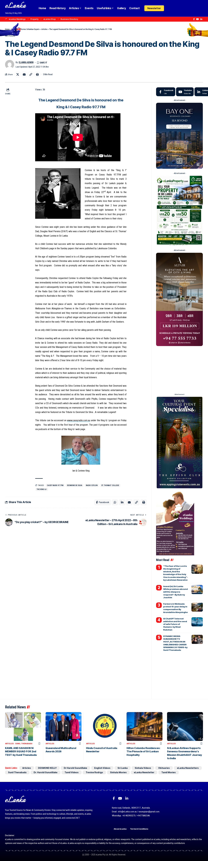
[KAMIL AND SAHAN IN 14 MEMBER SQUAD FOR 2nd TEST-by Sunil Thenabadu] (23, 726)
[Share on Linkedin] (122, 502)
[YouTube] (197, 19)
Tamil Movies (168, 772)
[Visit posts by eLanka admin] (9, 64)
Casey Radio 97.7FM (55, 485)
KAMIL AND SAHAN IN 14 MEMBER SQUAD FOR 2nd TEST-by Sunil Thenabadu (21, 751)
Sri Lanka (123, 768)
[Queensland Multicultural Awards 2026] (63, 726)
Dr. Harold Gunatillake (45, 772)
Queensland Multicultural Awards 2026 (61, 750)
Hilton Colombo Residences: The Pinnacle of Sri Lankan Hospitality (143, 751)
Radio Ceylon (92, 485)
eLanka (15, 6)
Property (34, 19)
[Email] (24, 74)
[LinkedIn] (201, 19)
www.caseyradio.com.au (78, 420)
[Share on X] (18, 74)
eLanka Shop (49, 19)
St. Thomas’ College (110, 485)
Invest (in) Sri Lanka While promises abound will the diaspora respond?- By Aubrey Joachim (175, 592)
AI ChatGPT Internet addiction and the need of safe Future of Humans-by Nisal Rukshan (175, 624)
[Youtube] (185, 91)
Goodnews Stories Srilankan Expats (25, 29)
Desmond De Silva (74, 485)
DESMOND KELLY (47, 768)
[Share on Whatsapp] (115, 502)
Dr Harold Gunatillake (75, 768)
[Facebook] (193, 19)
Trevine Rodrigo (94, 772)
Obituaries (164, 768)
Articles (44, 29)
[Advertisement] (179, 369)
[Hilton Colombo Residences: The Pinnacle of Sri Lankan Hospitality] (144, 726)
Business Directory (69, 19)
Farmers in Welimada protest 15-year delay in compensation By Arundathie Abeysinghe (175, 608)
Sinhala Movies (118, 772)
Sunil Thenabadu (23, 743)
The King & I (42, 489)
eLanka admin (26, 62)
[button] (175, 8)
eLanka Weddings (17, 19)
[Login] (169, 8)
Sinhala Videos (143, 768)
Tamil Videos (72, 772)
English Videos (102, 768)
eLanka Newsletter (144, 772)
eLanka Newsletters (188, 768)
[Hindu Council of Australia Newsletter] (104, 726)
